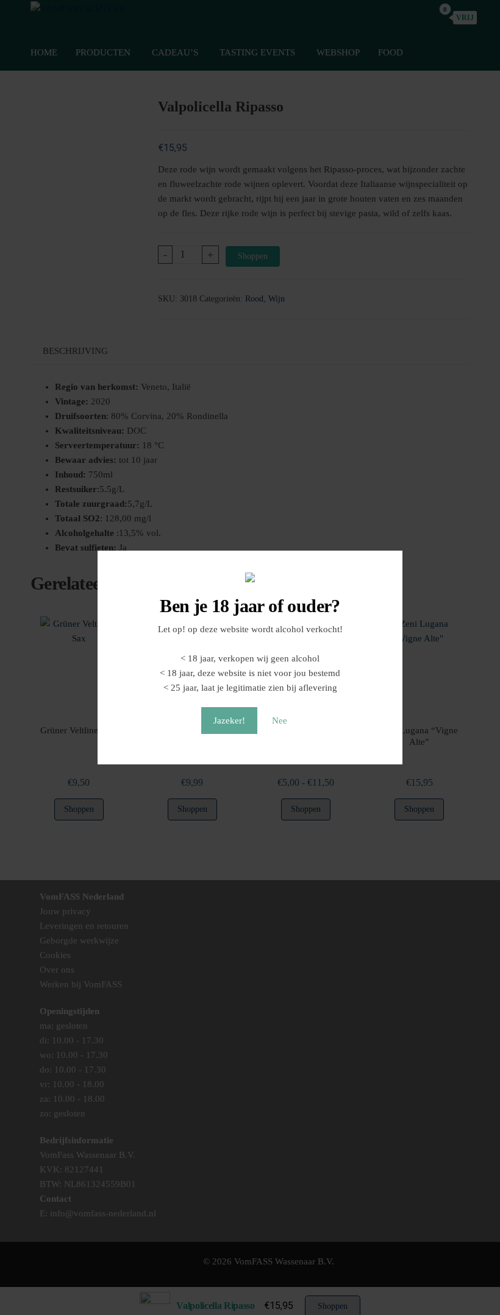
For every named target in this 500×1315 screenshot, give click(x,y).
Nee (279, 720)
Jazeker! (229, 720)
